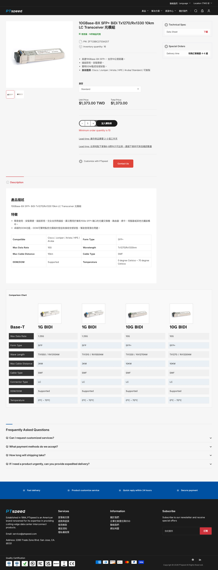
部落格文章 (63, 517)
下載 (206, 32)
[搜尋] (195, 11)
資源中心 (169, 11)
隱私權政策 (63, 532)
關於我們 (183, 11)
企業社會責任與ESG (120, 521)
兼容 (81, 83)
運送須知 (62, 528)
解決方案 (155, 11)
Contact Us (123, 163)
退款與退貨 (63, 521)
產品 (144, 11)
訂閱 (206, 531)
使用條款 (62, 524)
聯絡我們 (174, 3)
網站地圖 (114, 528)
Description (16, 182)
